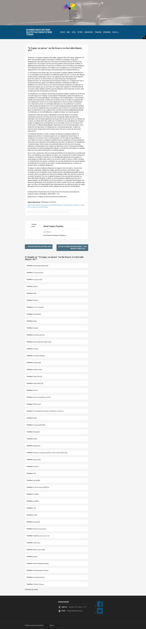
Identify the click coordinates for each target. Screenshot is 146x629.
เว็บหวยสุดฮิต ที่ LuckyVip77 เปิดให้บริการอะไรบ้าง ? (48, 411)
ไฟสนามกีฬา (37, 459)
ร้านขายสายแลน (38, 272)
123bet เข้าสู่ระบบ (38, 584)
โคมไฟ (35, 390)
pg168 (35, 515)
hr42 (34, 473)
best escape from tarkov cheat (42, 342)
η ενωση (62, 32)
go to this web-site (39, 335)
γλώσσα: (115, 32)
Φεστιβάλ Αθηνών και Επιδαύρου (53, 211)
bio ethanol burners (39, 577)
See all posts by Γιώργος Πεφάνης (54, 235)
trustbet (35, 300)
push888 (35, 501)
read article (36, 522)
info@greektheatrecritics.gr (74, 611)
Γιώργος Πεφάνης (39, 53)
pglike (35, 321)
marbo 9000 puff (38, 383)
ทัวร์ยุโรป (36, 466)
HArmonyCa (36, 445)
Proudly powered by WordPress (34, 625)
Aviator (35, 556)
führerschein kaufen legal (40, 265)
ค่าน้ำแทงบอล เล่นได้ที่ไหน (41, 487)
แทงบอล (35, 349)
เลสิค (34, 293)
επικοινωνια (107, 32)
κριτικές (80, 32)
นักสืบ (35, 418)
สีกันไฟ (35, 286)
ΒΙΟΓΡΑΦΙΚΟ (47, 232)
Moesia (52, 625)
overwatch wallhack (39, 355)
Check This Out (37, 376)
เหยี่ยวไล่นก (36, 542)
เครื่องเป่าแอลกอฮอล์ (39, 529)
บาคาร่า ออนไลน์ (38, 307)
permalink (66, 211)
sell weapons (37, 314)
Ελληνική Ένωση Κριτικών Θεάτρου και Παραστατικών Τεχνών (39, 32)
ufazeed (35, 328)
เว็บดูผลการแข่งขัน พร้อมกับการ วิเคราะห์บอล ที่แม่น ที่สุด (50, 452)
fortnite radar (37, 362)
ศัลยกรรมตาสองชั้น (39, 549)
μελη (68, 32)
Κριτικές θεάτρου (39, 211)
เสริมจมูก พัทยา (37, 369)
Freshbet (36, 494)
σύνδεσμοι (98, 32)
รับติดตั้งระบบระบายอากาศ (41, 536)
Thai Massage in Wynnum (40, 570)
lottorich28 (36, 432)
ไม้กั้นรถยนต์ (37, 404)
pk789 (35, 439)
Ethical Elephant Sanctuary (41, 563)
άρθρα (74, 32)
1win (34, 508)
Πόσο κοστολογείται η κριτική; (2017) (38, 246)
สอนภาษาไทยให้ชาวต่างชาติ (42, 397)
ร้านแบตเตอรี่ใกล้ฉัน (39, 425)
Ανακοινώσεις (88, 32)
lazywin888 (36, 480)
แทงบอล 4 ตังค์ (37, 279)
